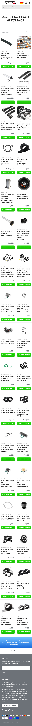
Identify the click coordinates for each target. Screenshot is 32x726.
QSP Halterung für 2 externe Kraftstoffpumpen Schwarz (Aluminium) (23, 586)
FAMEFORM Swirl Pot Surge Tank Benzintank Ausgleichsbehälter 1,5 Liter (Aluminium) (7, 198)
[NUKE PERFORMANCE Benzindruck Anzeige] (8, 330)
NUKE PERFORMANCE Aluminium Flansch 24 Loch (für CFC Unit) (7, 518)
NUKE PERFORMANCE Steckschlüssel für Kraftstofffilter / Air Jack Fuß (7, 448)
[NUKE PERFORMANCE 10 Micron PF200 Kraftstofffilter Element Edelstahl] (24, 435)
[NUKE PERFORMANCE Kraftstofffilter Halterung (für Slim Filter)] (24, 399)
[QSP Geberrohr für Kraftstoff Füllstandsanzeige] (8, 221)
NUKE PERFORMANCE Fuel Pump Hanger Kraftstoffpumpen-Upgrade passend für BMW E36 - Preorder (7, 272)
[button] (29, 2)
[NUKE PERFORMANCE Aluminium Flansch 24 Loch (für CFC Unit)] (8, 505)
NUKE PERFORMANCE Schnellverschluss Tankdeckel (23, 551)
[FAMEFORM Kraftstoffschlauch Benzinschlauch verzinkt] (24, 42)
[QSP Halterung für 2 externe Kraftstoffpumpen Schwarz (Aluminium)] (24, 572)
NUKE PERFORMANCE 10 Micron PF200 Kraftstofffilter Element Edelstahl (23, 448)
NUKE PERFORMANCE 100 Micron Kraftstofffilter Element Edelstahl (7, 309)
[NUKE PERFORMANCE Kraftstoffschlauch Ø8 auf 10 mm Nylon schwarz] (24, 78)
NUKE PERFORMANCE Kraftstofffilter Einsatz (8, 411)
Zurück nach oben (16, 650)
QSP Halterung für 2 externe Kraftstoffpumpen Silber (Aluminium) (23, 621)
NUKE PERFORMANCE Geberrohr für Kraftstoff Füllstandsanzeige (7, 91)
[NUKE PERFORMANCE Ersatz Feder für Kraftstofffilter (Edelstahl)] (24, 330)
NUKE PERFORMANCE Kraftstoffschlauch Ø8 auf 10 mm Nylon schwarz (23, 91)
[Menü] (2, 2)
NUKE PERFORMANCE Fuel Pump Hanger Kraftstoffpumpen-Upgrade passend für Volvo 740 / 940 (23, 272)
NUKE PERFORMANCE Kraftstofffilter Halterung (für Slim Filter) (23, 413)
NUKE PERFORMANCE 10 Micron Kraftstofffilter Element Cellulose (23, 483)
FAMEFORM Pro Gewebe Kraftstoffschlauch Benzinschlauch (7, 56)
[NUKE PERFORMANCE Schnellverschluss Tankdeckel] (24, 539)
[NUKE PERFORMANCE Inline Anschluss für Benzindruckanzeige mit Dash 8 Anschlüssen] (24, 221)
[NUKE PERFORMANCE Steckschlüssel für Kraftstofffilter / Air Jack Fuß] (8, 434)
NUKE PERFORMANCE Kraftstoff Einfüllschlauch (7, 551)
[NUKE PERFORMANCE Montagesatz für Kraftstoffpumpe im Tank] (24, 113)
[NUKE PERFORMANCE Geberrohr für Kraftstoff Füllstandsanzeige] (8, 78)
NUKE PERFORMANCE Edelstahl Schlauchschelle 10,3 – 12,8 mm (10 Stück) (24, 309)
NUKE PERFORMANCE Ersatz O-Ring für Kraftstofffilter (7, 378)
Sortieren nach (5, 30)
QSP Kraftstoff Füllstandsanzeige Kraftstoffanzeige (22, 196)
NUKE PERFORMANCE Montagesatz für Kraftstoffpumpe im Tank (23, 126)
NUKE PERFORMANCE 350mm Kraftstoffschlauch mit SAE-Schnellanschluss (8, 126)
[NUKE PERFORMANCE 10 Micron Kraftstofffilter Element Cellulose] (24, 470)
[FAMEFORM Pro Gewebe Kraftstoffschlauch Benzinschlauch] (8, 42)
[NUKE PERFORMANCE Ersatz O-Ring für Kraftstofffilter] (8, 366)
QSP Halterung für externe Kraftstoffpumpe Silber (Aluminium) (6, 621)
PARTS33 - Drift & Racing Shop (11, 722)
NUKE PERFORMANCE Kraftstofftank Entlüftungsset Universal (7, 162)
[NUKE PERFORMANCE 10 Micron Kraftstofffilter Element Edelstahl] (8, 470)
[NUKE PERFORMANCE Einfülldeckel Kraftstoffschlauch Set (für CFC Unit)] (8, 572)
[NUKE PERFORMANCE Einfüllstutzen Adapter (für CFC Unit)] (24, 505)
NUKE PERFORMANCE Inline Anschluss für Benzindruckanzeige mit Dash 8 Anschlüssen (23, 235)
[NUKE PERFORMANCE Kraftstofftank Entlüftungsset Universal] (8, 148)
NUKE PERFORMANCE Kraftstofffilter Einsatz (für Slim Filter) (24, 378)
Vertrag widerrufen (10, 705)
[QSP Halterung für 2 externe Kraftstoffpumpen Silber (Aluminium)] (24, 607)
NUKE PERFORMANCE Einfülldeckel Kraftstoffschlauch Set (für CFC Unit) (7, 586)
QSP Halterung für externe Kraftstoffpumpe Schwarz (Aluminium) (23, 162)
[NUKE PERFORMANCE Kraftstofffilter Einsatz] (8, 399)
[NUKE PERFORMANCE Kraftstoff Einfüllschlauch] (8, 539)
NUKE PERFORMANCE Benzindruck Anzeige (7, 342)
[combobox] (16, 7)
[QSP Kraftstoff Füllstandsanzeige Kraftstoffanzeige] (24, 184)
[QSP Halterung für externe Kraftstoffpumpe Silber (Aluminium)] (8, 607)
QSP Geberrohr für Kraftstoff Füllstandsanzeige (6, 233)
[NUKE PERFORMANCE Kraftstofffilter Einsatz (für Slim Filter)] (24, 366)
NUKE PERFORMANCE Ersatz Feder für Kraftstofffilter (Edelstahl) (23, 344)
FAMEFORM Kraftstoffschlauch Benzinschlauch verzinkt (23, 56)
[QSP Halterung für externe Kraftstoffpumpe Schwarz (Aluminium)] (24, 148)
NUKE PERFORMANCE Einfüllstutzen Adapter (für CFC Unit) (23, 518)
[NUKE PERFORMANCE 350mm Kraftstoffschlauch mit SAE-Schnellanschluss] (8, 113)
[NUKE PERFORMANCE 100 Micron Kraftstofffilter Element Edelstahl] (8, 295)
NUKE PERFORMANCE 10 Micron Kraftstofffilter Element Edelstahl (7, 483)
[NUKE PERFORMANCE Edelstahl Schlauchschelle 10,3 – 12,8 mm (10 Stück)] (24, 295)
